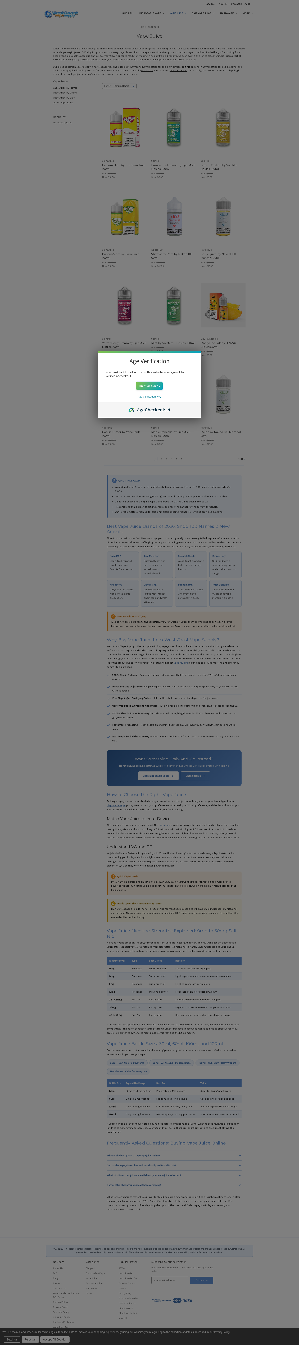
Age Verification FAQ (149, 396)
